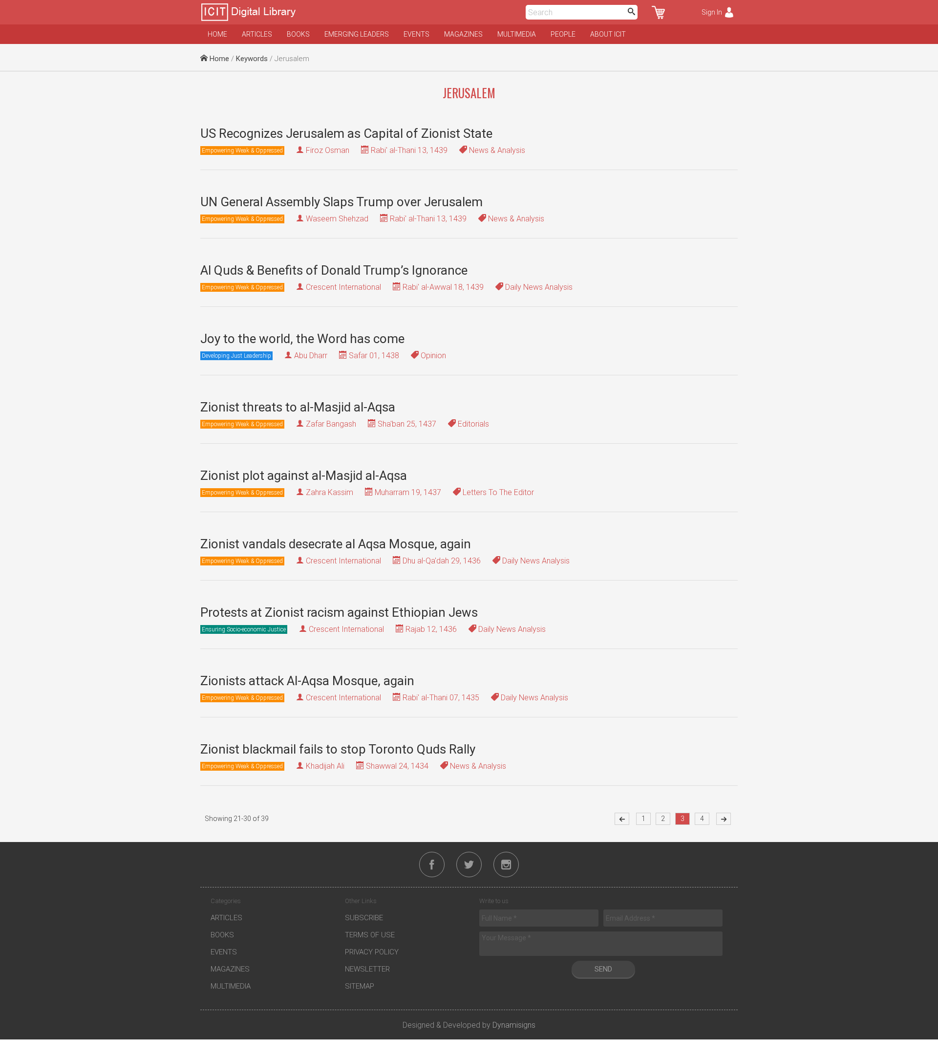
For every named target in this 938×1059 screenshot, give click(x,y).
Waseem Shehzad (337, 218)
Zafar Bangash (331, 424)
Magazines (463, 34)
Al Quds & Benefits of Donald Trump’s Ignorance (334, 270)
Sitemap (359, 986)
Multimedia (516, 34)
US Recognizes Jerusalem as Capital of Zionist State (346, 133)
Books (298, 34)
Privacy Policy (372, 952)
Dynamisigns (513, 1025)
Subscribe (364, 917)
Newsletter (367, 969)
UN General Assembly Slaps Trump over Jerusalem (341, 202)
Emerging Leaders (356, 34)
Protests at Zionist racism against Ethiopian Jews (339, 612)
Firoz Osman (327, 150)
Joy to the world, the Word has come (302, 338)
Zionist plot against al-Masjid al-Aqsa (303, 475)
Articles (257, 34)
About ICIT (608, 34)
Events (416, 34)
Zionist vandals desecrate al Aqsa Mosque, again (335, 544)
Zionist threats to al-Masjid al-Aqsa (297, 407)
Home (217, 34)
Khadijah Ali (325, 766)
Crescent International (343, 287)
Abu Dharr (310, 355)
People (563, 34)
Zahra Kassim (329, 492)
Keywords (252, 58)
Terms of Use (370, 934)
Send (603, 969)
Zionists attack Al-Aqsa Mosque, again (307, 680)
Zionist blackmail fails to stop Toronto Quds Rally (337, 749)
